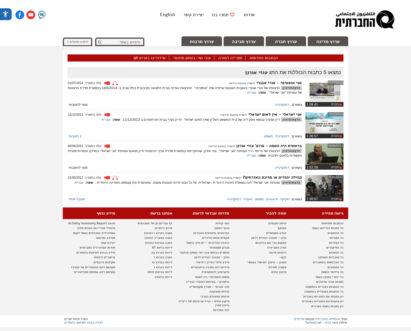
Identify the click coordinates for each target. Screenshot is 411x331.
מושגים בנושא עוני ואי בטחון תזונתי (204, 252)
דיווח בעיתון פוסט (159, 272)
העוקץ (282, 228)
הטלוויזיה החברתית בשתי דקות (94, 233)
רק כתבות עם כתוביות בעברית (323, 296)
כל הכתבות (336, 252)
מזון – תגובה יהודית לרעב (268, 238)
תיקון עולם (278, 272)
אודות (249, 14)
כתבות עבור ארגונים (329, 282)
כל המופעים (335, 267)
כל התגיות (336, 238)
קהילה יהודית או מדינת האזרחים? (272, 177)
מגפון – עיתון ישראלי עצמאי (266, 262)
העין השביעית (276, 247)
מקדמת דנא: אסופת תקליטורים (94, 272)
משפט (268, 136)
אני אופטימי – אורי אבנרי (279, 83)
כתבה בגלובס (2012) (158, 243)
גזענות (247, 199)
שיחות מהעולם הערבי (214, 296)
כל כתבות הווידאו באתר (327, 228)
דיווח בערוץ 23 (162, 252)
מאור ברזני (331, 322)
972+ (282, 257)
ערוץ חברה (286, 41)
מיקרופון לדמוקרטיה (215, 272)
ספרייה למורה (230, 58)
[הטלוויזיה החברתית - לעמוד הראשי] (365, 20)
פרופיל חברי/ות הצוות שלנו (96, 228)
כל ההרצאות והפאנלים (328, 262)
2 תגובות (75, 136)
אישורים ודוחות (104, 257)
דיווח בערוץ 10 (162, 262)
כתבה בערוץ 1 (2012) (158, 233)
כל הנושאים (335, 233)
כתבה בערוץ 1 (163, 257)
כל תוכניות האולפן (330, 257)
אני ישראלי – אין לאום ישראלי (275, 114)
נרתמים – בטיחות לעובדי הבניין (207, 282)
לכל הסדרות (221, 310)
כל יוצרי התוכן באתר (329, 277)
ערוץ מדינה (328, 41)
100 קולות (222, 223)
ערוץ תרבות (202, 41)
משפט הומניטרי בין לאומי (212, 277)
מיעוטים (272, 199)
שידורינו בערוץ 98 (149, 58)
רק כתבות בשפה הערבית (327, 306)
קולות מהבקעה (219, 291)
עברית (251, 92)
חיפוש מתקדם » (77, 41)
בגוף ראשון (221, 228)
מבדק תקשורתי (219, 247)
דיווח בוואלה (163, 277)
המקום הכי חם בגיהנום (270, 243)
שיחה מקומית (277, 223)
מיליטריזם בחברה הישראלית (210, 267)
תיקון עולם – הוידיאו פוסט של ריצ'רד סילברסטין (203, 303)
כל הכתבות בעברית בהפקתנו (324, 287)
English (167, 14)
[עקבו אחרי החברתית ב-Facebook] (19, 14)
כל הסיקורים (334, 247)
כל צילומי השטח (332, 272)
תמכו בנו (220, 15)
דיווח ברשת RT (162, 247)
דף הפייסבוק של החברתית (154, 223)
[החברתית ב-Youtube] (30, 14)
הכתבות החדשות (264, 58)
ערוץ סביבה (244, 41)
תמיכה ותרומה (105, 238)
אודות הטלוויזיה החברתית (97, 247)
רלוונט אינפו (277, 252)
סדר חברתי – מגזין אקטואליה (209, 287)
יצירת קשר (193, 14)
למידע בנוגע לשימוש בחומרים (83, 322)
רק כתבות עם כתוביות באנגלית (322, 301)
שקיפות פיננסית (104, 262)
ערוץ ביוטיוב (163, 228)
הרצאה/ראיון (291, 88)
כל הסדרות (336, 243)
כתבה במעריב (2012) (158, 238)
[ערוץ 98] (41, 15)
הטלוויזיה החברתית (327, 319)
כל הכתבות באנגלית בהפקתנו (323, 291)
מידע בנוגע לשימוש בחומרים (95, 252)
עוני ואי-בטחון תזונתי (192, 58)
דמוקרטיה (282, 104)
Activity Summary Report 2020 (91, 223)
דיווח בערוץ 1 (163, 267)
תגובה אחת (77, 199)
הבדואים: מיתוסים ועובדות (211, 233)
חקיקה (284, 199)
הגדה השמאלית (276, 233)
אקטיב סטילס (277, 267)
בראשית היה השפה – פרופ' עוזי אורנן (269, 146)
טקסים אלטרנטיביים (215, 238)
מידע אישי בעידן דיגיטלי (212, 262)
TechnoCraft (313, 322)
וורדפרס (299, 319)
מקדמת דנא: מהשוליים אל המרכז (93, 267)
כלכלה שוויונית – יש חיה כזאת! (207, 243)
